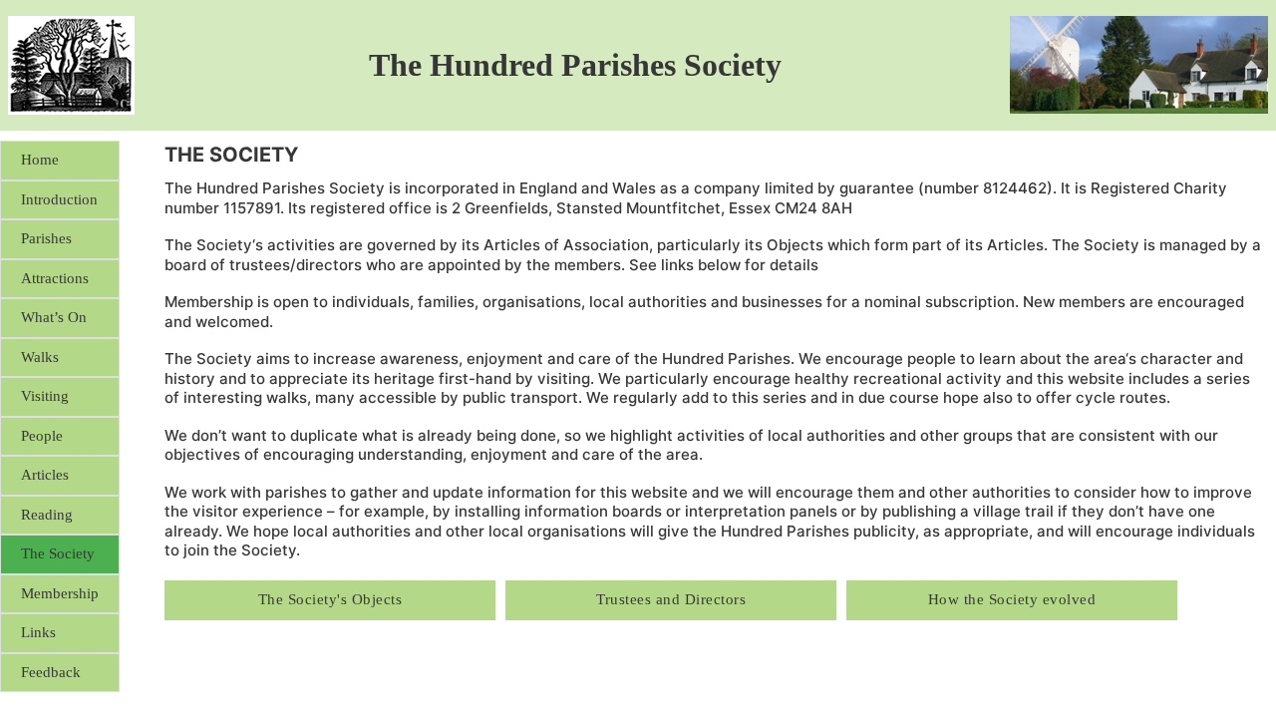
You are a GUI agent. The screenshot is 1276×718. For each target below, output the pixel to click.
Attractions (55, 278)
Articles (45, 475)
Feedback (51, 672)
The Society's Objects (330, 599)
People (42, 436)
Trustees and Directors (671, 599)
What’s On (54, 317)
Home (40, 160)
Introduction (59, 199)
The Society (58, 553)
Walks (40, 357)
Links (38, 632)
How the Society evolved (1012, 599)
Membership (60, 593)
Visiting (45, 396)
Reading (47, 515)
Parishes (46, 238)
